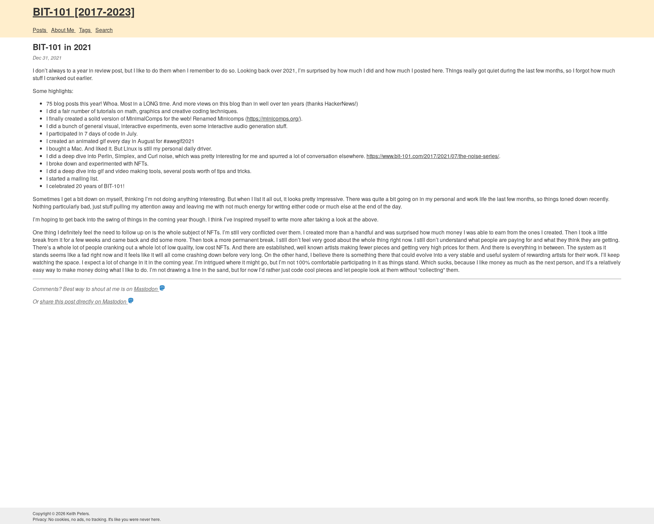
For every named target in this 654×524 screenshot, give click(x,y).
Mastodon (146, 288)
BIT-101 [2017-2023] (84, 11)
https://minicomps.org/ (273, 118)
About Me (63, 29)
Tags (85, 29)
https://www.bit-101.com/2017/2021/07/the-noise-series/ (433, 155)
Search (104, 29)
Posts (40, 29)
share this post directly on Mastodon (84, 301)
